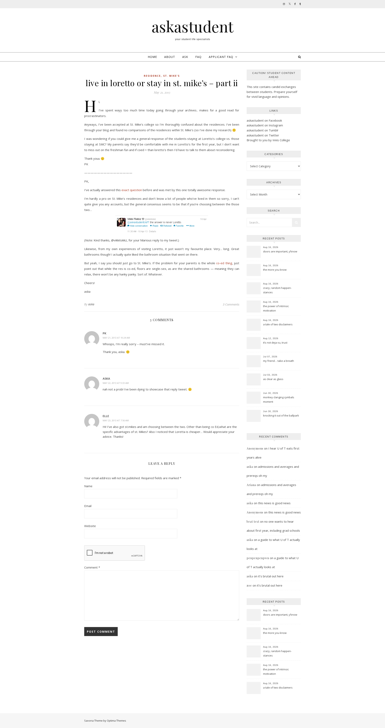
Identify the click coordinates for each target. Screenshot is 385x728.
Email (87, 506)
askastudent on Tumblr (263, 130)
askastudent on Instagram (265, 125)
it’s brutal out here (271, 576)
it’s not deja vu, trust (275, 342)
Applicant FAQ (221, 57)
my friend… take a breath (278, 361)
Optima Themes (116, 720)
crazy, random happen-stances (277, 290)
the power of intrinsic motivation (276, 308)
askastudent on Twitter (263, 135)
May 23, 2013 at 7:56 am (116, 420)
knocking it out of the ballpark (281, 415)
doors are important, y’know (280, 251)
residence (152, 76)
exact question (132, 190)
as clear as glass (273, 379)
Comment (92, 567)
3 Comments (231, 304)
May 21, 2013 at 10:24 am (116, 337)
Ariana (251, 485)
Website (90, 526)
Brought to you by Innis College (268, 140)
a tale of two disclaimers (278, 324)
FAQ (198, 57)
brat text (253, 521)
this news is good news (274, 503)
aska (91, 304)
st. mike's (171, 76)
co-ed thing (224, 263)
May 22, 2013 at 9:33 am (116, 382)
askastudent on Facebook (264, 120)
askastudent (192, 26)
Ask (185, 57)
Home (152, 57)
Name (88, 486)
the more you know (275, 269)
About (169, 57)
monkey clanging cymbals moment (278, 399)
